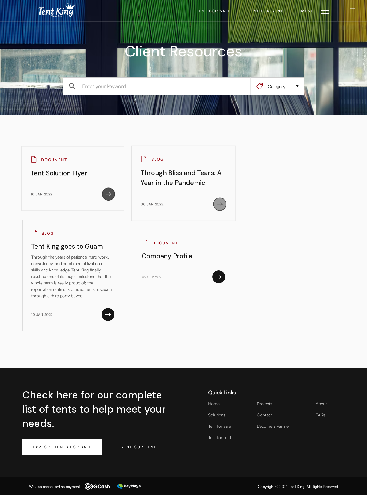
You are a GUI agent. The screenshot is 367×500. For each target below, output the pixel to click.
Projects (264, 403)
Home (214, 403)
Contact (264, 415)
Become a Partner (273, 426)
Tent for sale (219, 426)
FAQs (321, 415)
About (321, 403)
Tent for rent (219, 437)
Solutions (216, 415)
